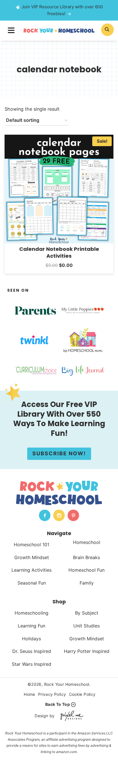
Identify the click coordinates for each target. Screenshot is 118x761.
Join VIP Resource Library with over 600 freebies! (62, 10)
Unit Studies (86, 626)
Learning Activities (31, 570)
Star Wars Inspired (31, 664)
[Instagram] (59, 515)
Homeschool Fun (86, 570)
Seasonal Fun (31, 583)
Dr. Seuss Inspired (31, 651)
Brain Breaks (86, 557)
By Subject (86, 613)
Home (29, 694)
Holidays (31, 638)
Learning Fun (31, 626)
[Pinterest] (73, 515)
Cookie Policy (82, 694)
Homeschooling (31, 613)
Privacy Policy (52, 694)
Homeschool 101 (31, 544)
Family (87, 583)
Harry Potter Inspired (86, 651)
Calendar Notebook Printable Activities (59, 252)
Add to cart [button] (59, 272)
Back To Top (57, 704)
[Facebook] (44, 515)
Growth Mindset (31, 557)
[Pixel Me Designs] (70, 716)
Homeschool (86, 542)
